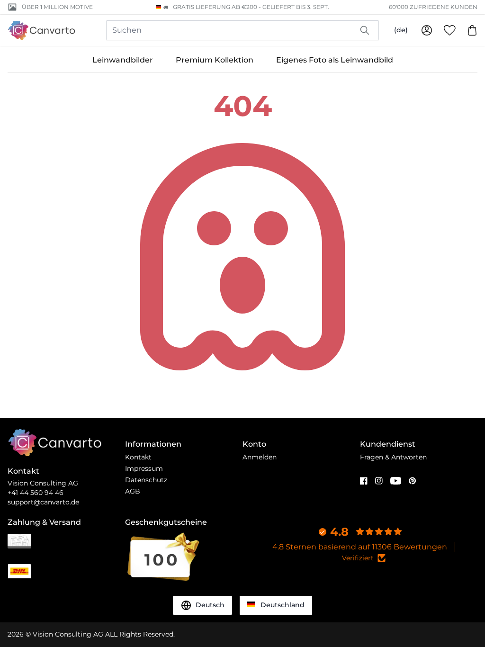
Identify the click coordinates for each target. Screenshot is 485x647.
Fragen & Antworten (393, 457)
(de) (401, 30)
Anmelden (259, 457)
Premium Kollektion (214, 59)
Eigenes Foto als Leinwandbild (334, 59)
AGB (132, 491)
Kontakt (138, 457)
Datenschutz (146, 480)
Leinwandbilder (122, 59)
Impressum (144, 468)
